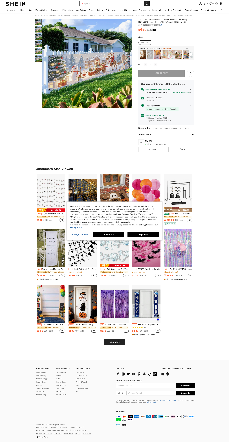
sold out (161, 73)
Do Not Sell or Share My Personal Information (52, 430)
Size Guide (60, 388)
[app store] (163, 375)
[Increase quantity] (155, 64)
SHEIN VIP (60, 392)
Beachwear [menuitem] (55, 10)
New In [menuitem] (23, 10)
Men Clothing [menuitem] (81, 10)
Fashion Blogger (42, 379)
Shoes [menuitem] (91, 10)
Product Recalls (81, 382)
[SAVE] (190, 73)
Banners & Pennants (89, 15)
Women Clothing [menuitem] (41, 10)
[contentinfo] (155, 418)
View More (115, 342)
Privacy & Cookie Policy (167, 400)
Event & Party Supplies (61, 15)
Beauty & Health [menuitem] (159, 10)
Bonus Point (80, 379)
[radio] (145, 42)
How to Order (61, 382)
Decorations (76, 15)
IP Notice (57, 434)
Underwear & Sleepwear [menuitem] (106, 10)
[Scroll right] (221, 10)
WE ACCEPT (120, 412)
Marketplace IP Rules (44, 434)
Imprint (77, 434)
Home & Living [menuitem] (124, 10)
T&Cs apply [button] (150, 100)
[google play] (168, 375)
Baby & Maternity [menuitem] (175, 10)
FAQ (77, 392)
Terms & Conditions (79, 430)
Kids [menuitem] (64, 10)
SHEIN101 (40, 392)
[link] (205, 3)
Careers (39, 385)
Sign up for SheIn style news (129, 381)
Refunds (59, 379)
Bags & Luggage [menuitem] (191, 10)
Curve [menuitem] (70, 10)
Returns (59, 376)
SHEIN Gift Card (82, 388)
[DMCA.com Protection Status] (124, 425)
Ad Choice (87, 434)
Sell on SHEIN (61, 395)
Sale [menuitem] (30, 10)
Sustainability (41, 376)
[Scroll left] (218, 10)
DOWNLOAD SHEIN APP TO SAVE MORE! (176, 369)
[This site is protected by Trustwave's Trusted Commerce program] (118, 425)
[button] (216, 3)
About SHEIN (41, 372)
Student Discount (42, 388)
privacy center (152, 402)
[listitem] (143, 54)
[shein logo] (15, 3)
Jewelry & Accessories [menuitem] (141, 10)
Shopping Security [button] (153, 105)
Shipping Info (61, 372)
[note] (51, 210)
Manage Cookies (76, 427)
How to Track (61, 385)
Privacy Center (41, 427)
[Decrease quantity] (145, 64)
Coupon (79, 385)
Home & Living (46, 15)
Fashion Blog (41, 395)
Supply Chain (41, 382)
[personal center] (200, 3)
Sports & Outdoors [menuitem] (208, 10)
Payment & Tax (81, 376)
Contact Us (80, 372)
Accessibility (68, 434)
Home (37, 15)
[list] (137, 374)
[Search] (147, 3)
